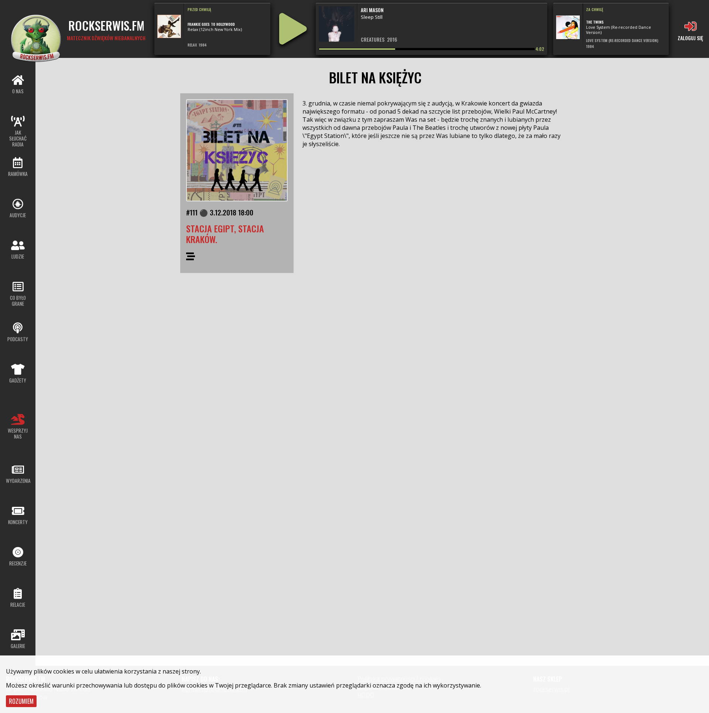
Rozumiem (21, 701)
